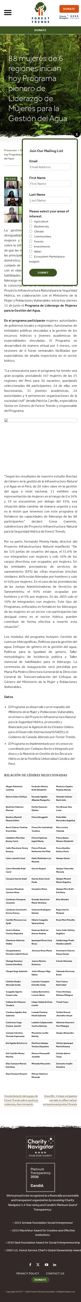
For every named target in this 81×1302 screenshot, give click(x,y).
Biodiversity (41, 226)
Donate (40, 30)
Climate (39, 231)
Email (33, 161)
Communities (42, 236)
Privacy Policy (27, 1273)
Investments (42, 246)
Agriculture (41, 221)
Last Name (37, 194)
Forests (39, 241)
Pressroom (10, 150)
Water (38, 251)
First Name (37, 178)
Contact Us (55, 1273)
